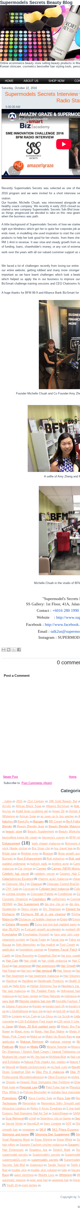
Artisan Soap (27, 816)
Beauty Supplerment (41, 831)
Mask (22, 1046)
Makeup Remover (32, 1041)
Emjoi (64, 919)
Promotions (9, 1098)
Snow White (64, 1139)
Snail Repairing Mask (16, 1139)
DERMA (7, 904)
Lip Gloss (47, 1016)
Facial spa (57, 939)
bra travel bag (63, 848)
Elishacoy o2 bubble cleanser (37, 919)
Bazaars (38, 821)
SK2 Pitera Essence (65, 1129)
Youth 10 (12, 1185)
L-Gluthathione (19, 1011)
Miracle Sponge (57, 1046)
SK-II (42, 1129)
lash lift (61, 1011)
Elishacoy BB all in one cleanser (43, 914)
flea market (47, 944)
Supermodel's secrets (46, 1154)
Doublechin (9, 909)
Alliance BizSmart (57, 806)
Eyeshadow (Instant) (36, 934)
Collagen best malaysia (54, 889)
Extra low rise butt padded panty (56, 924)
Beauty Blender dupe (30, 826)
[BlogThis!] (8, 649)
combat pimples (16, 894)
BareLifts (23, 821)
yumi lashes (29, 1185)
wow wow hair (39, 1180)
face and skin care (66, 934)
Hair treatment (15, 976)
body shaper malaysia (46, 843)
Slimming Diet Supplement (52, 1134)
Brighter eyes (29, 853)
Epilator (10, 924)
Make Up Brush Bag (59, 1036)
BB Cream (55, 821)
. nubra (7, 801)
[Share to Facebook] (19, 649)
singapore (28, 1129)
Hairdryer (11, 981)
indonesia (70, 996)
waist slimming (24, 1175)
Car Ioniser (25, 868)
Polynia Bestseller (35, 1092)
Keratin (37, 1006)
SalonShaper (60, 1113)
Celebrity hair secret (15, 873)
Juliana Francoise (17, 1006)
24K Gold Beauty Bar (63, 801)
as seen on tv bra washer (57, 816)
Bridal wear (9, 853)
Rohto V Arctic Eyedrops (46, 1108)
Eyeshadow (9, 934)
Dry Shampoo (52, 909)
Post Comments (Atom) (37, 783)
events (24, 924)
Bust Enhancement (29, 858)
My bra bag (37, 1056)
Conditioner (65, 894)
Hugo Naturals (51, 996)
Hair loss (26, 970)
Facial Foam (38, 939)
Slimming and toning (15, 1134)
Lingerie (17, 1016)
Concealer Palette (42, 894)
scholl (32, 1118)
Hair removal (44, 970)
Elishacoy (8, 914)
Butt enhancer (56, 858)
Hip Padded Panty (43, 991)
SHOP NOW (56, 81)
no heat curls (59, 1067)
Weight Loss (46, 1175)
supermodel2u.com (14, 1160)
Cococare (29, 889)
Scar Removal (15, 1118)
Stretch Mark (61, 1149)
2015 (19, 801)
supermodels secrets (44, 1160)
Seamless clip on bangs (55, 1118)
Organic (11, 1082)
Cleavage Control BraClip (63, 884)
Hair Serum (64, 970)
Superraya (36, 1165)
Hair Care (12, 960)
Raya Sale (63, 1098)
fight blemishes (26, 944)
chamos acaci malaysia (53, 879)
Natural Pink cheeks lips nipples (45, 1062)
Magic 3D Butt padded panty (37, 1026)
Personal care (28, 1087)
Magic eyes (22, 1031)
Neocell (10, 1067)
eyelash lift (73, 929)
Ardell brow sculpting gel (32, 811)
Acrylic (6, 806)
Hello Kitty (19, 986)
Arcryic (6, 811)
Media (34, 1046)
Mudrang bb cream (14, 1056)
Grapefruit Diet (47, 955)
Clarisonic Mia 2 (16, 884)
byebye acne (60, 863)
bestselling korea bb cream (20, 837)
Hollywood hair (70, 991)
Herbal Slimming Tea (43, 986)
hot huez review (28, 996)
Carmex (41, 868)
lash (49, 1011)
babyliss (7, 821)
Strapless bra (38, 1149)
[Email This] (3, 649)
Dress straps (29, 909)
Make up (35, 1036)
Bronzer (48, 853)
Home (9, 81)
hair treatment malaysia (43, 976)
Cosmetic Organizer (15, 899)
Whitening (65, 1175)
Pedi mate (8, 1087)
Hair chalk (30, 960)
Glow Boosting (24, 955)
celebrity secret (44, 873)
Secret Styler (14, 1123)
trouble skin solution (44, 1170)
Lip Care (31, 1016)
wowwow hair (60, 1180)
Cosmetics (39, 899)
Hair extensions (46, 966)
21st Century (35, 801)
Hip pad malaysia (14, 991)
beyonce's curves (53, 837)
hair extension (22, 966)
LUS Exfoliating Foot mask (35, 1021)
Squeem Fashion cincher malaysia (42, 1144)
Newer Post (10, 776)
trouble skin (19, 1170)
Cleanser (36, 884)
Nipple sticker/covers (32, 1067)
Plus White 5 (10, 1092)
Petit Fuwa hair (55, 1087)
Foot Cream (67, 944)
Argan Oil (58, 811)
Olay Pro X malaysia (50, 1072)
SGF (69, 1123)
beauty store (14, 831)
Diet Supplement (28, 904)
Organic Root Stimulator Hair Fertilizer (45, 1082)
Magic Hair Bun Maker (49, 1031)
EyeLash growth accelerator (43, 929)
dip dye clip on (54, 904)
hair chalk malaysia (54, 960)
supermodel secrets (15, 1154)
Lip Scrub (64, 1016)
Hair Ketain (9, 970)
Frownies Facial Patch (62, 949)
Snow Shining (43, 1139)
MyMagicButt (57, 1056)
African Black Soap (28, 806)
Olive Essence (57, 1077)
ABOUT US (31, 81)
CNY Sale (12, 889)
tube (64, 1170)
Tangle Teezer (57, 1165)
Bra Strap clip (41, 848)
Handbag (27, 981)
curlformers (59, 899)
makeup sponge (60, 1041)
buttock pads (38, 863)
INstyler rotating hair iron (35, 1001)
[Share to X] (14, 649)
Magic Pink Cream (14, 1036)
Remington (29, 1103)
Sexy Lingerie (52, 1123)
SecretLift (33, 1123)
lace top (37, 1011)
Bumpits (7, 858)
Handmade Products (51, 981)
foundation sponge (31, 949)
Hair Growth (68, 966)
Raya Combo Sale (40, 1098)
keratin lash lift (55, 1006)
